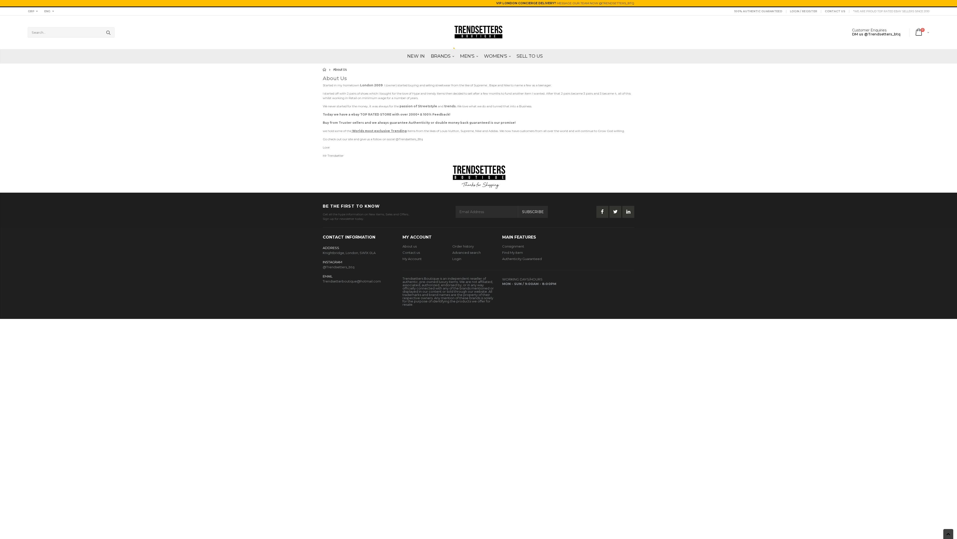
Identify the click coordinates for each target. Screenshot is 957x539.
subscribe (533, 212)
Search (108, 32)
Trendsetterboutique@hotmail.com (352, 281)
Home (324, 69)
